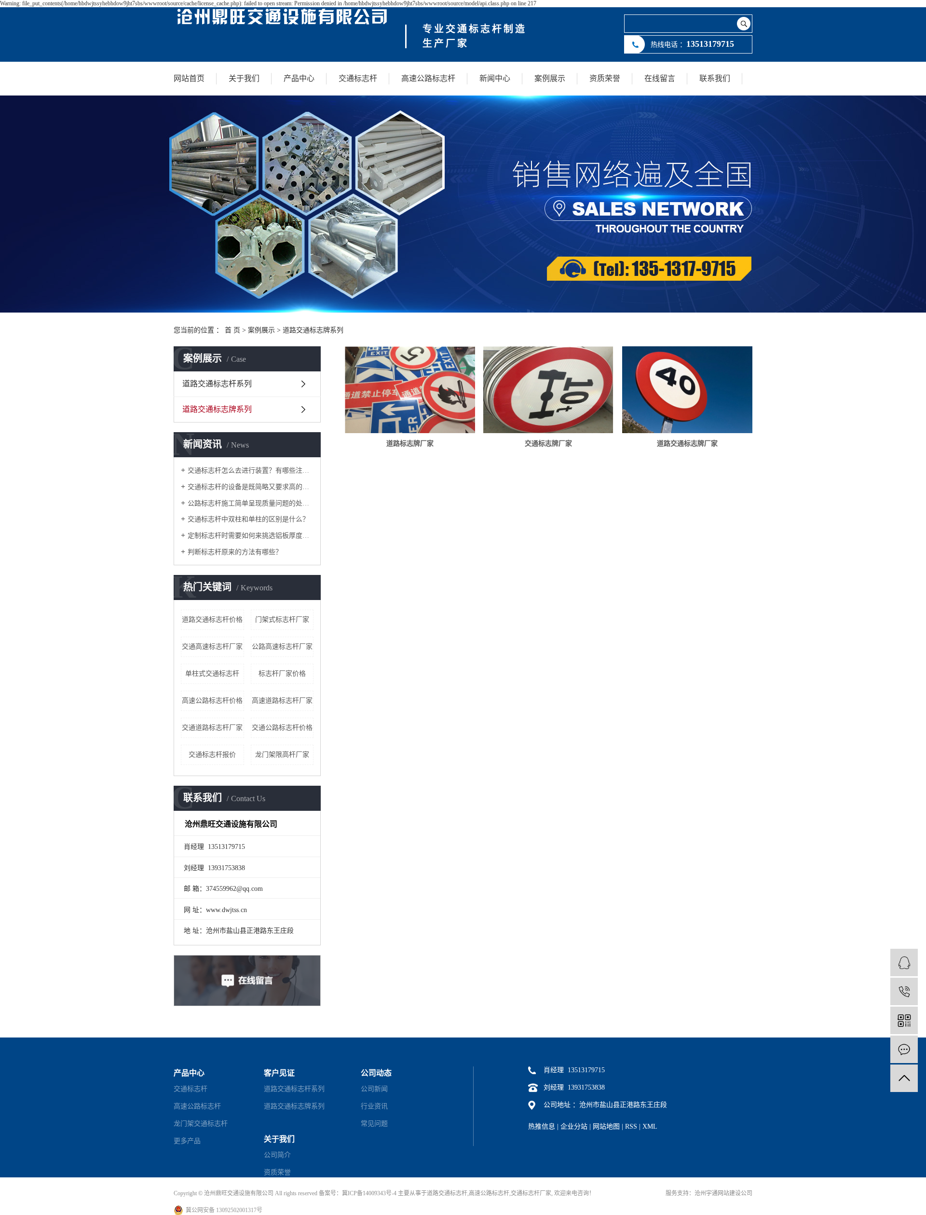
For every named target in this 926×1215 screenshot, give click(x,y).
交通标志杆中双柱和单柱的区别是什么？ (248, 519)
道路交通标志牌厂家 (687, 443)
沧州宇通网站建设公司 (723, 1193)
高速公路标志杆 (428, 78)
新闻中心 (494, 78)
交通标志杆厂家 (531, 1193)
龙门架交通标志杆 (201, 1123)
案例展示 (549, 78)
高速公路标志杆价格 (212, 700)
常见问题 (374, 1123)
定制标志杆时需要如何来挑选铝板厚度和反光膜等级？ (250, 535)
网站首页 (189, 78)
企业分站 (573, 1126)
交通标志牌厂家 (548, 443)
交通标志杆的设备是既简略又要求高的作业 (250, 487)
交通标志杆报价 (212, 754)
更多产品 (187, 1141)
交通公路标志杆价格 (282, 727)
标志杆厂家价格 (282, 673)
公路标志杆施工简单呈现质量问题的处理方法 (250, 503)
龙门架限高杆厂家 (282, 754)
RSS (631, 1126)
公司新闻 (374, 1088)
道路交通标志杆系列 (217, 384)
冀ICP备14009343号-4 (369, 1193)
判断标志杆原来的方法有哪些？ (235, 552)
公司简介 (277, 1155)
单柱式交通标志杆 (212, 673)
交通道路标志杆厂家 (212, 727)
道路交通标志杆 (447, 1193)
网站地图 (606, 1126)
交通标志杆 (358, 78)
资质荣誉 (604, 78)
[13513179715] (904, 991)
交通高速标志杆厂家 (212, 646)
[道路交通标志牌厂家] (687, 389)
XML (649, 1126)
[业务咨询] (904, 962)
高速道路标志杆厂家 (282, 700)
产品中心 (299, 78)
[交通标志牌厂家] (548, 389)
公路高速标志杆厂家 (282, 646)
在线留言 (659, 78)
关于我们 (244, 78)
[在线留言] (904, 1049)
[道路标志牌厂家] (410, 389)
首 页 (232, 330)
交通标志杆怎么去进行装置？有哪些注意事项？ (250, 470)
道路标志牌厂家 (410, 443)
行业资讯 (374, 1106)
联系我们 (714, 78)
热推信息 (541, 1126)
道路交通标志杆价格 (212, 619)
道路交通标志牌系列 (313, 330)
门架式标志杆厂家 (282, 619)
